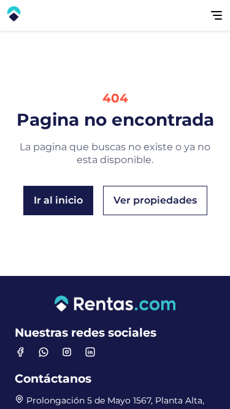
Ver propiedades (155, 200)
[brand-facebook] (20, 351)
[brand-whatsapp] (43, 351)
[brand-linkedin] (90, 351)
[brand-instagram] (66, 351)
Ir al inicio (58, 200)
